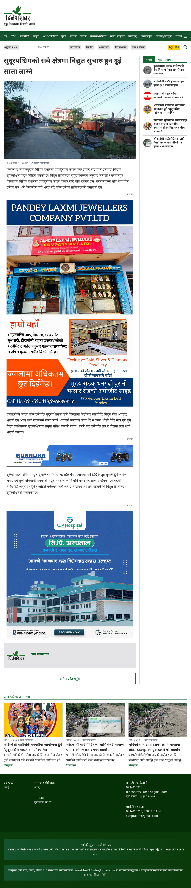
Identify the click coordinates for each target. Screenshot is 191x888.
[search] (185, 47)
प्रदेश (13, 37)
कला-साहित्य (117, 37)
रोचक (179, 37)
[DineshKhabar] (17, 13)
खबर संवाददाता (40, 655)
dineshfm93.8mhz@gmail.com (94, 871)
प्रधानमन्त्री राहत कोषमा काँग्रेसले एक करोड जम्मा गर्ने (168, 95)
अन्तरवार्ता (104, 47)
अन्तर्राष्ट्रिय (146, 37)
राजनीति (24, 37)
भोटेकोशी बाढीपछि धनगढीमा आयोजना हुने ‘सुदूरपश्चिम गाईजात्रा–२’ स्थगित (169, 109)
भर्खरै (149, 60)
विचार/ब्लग (120, 47)
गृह (5, 37)
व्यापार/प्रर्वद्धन (164, 37)
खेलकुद (132, 37)
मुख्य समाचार (165, 60)
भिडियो (89, 47)
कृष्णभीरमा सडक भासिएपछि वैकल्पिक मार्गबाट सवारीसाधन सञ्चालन (169, 69)
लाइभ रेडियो (138, 47)
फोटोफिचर (75, 47)
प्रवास (83, 37)
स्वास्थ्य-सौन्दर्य (98, 37)
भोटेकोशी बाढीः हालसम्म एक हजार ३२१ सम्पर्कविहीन (169, 83)
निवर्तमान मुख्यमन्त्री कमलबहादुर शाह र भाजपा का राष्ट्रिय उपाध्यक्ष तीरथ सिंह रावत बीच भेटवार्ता (170, 126)
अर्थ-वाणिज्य (50, 37)
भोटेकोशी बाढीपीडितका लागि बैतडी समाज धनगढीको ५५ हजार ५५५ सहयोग (169, 142)
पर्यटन (73, 37)
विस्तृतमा (8, 766)
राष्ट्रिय (36, 37)
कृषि (63, 37)
